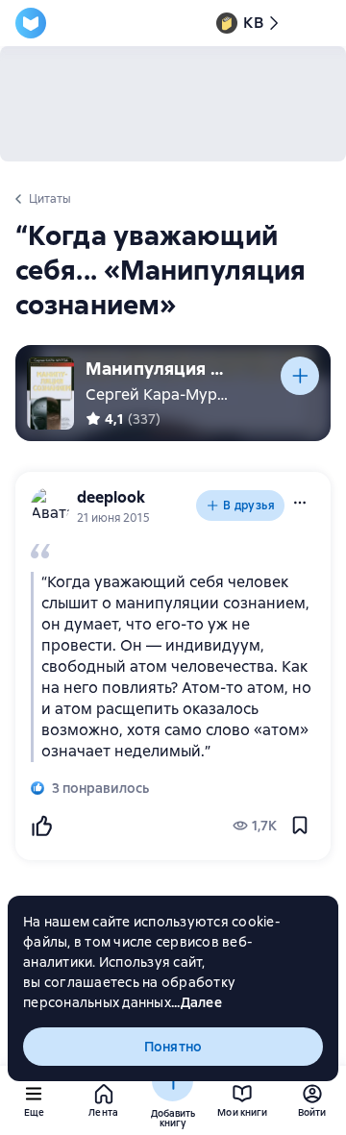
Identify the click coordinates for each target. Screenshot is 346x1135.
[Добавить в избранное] (299, 825)
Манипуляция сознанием (158, 369)
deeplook (111, 497)
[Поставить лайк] (41, 825)
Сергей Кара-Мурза (160, 394)
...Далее (196, 1002)
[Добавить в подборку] (300, 376)
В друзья (249, 505)
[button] (299, 502)
